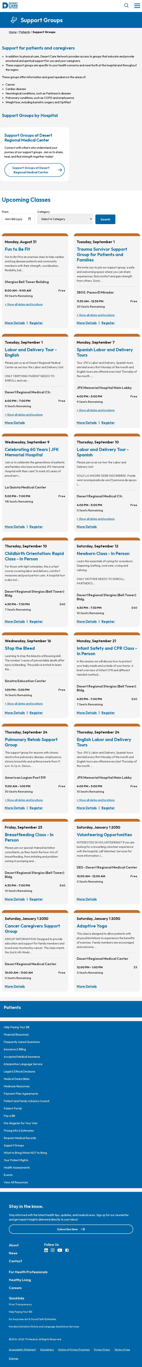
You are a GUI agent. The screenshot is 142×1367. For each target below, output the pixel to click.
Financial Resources (16, 1034)
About (14, 1245)
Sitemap (13, 1358)
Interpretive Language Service (23, 1064)
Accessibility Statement (22, 1349)
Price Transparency (20, 1304)
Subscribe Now (67, 1229)
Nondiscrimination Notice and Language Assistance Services (44, 1326)
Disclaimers (47, 1349)
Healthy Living (20, 1280)
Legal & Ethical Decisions (19, 1071)
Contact (15, 1261)
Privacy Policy (102, 1349)
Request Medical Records (20, 1138)
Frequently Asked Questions (22, 1042)
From (5, 212)
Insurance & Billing (15, 1049)
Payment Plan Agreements (21, 1093)
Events (8, 1175)
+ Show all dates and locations (24, 304)
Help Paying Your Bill (16, 1027)
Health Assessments (17, 1167)
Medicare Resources (17, 1086)
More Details (15, 323)
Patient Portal (13, 1108)
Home (13, 32)
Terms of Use (122, 1349)
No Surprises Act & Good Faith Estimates (32, 1319)
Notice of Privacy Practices (74, 1349)
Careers (15, 1288)
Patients (24, 32)
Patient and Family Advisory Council (26, 1101)
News (13, 1253)
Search (105, 219)
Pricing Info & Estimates (19, 1130)
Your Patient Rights (16, 1160)
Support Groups (14, 1145)
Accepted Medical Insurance (22, 1056)
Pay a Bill (9, 1116)
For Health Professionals (28, 1272)
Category (43, 212)
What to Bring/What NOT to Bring (25, 1153)
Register (36, 323)
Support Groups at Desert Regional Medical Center (31, 170)
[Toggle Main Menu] (137, 6)
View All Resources (16, 1182)
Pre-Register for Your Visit (20, 1123)
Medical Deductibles (17, 1079)
